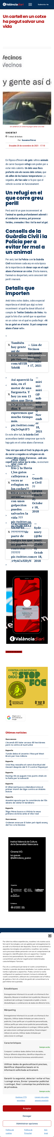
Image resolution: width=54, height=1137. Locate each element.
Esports (9, 750)
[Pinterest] (21, 663)
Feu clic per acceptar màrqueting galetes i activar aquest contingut (27, 357)
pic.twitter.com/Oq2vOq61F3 (23, 427)
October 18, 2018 (37, 507)
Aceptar (27, 1108)
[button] (49, 935)
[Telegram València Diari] (27, 645)
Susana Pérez (29, 140)
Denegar (27, 1116)
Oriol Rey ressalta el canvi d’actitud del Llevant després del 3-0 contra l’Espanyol (27, 765)
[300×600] (27, 874)
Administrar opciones (27, 1123)
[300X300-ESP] (27, 687)
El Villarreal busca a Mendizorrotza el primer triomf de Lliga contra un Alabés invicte (25, 789)
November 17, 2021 (35, 363)
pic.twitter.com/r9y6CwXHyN (22, 559)
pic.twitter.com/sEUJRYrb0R (19, 363)
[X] (14, 663)
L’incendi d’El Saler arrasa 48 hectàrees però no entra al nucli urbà (25, 743)
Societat (11, 133)
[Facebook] (8, 663)
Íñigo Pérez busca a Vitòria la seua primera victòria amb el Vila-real (23, 812)
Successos (11, 739)
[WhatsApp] (27, 663)
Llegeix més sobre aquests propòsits (42, 1098)
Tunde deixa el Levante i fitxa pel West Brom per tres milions (25, 754)
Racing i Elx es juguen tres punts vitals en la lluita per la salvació (26, 777)
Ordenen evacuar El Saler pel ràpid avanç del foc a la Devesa (27, 823)
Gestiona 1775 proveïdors (21, 1098)
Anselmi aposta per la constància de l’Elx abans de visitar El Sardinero (26, 801)
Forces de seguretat (13, 652)
